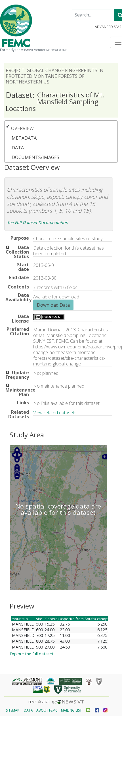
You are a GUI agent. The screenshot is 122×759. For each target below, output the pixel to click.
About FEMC (47, 710)
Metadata (24, 138)
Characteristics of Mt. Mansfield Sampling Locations (55, 101)
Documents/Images (35, 157)
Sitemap (12, 710)
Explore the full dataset (32, 653)
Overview (22, 128)
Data (18, 148)
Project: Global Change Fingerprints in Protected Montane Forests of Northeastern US (55, 76)
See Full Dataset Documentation (37, 222)
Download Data (53, 305)
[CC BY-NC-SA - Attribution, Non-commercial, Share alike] (48, 318)
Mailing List (71, 710)
